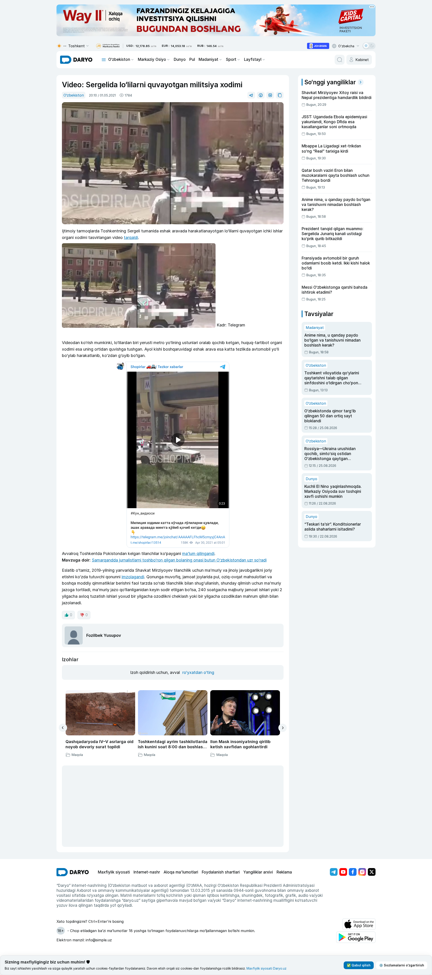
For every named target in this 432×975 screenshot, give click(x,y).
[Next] (282, 728)
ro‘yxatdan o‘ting (198, 672)
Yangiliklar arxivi (258, 872)
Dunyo (180, 59)
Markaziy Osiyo (152, 59)
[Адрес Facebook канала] (353, 872)
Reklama (284, 872)
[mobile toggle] (103, 59)
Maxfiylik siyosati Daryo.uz (266, 968)
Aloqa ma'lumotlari (181, 872)
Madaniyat (208, 59)
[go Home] (72, 872)
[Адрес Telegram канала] (334, 872)
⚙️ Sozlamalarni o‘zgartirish (401, 965)
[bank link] (108, 46)
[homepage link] (76, 60)
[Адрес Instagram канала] (362, 872)
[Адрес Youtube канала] (343, 872)
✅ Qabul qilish (359, 965)
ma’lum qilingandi (198, 553)
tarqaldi (131, 237)
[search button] (340, 60)
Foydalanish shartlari (221, 872)
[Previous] (63, 728)
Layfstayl (252, 59)
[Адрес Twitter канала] (372, 872)
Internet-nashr (147, 872)
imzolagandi (133, 576)
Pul (192, 59)
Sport (231, 59)
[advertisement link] (318, 46)
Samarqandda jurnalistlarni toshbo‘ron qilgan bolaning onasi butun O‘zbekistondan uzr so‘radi (179, 560)
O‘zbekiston (119, 59)
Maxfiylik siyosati (114, 872)
